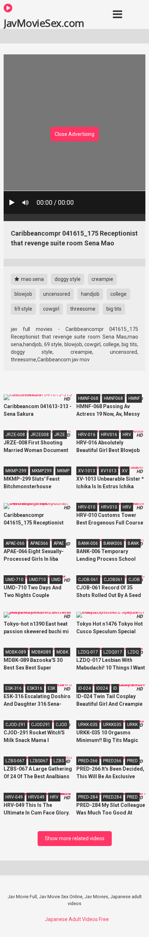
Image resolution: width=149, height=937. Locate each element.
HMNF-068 (88, 398)
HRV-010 (86, 507)
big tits (114, 309)
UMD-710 (14, 579)
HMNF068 (113, 398)
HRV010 (109, 507)
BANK (133, 543)
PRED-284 (88, 797)
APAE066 (39, 543)
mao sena (32, 279)
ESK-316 (13, 688)
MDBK (62, 652)
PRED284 (112, 797)
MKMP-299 (15, 470)
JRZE (59, 434)
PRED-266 (88, 760)
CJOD (61, 724)
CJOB (134, 579)
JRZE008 (39, 434)
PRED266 (112, 760)
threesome (82, 309)
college (118, 294)
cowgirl (51, 309)
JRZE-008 (15, 434)
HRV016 (109, 434)
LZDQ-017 (88, 652)
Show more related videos (75, 838)
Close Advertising (74, 134)
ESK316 (34, 688)
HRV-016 (86, 434)
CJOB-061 (88, 579)
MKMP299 (42, 470)
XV (125, 470)
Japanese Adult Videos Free (77, 919)
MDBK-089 (15, 652)
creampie (102, 279)
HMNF (134, 398)
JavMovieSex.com (44, 22)
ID (115, 688)
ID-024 (84, 688)
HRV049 (36, 797)
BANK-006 (88, 543)
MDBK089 (41, 652)
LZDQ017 (112, 652)
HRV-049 (14, 797)
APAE (59, 543)
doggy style (68, 279)
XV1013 (108, 470)
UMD (56, 579)
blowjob (23, 294)
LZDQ (133, 652)
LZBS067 (39, 760)
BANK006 (112, 543)
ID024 (102, 688)
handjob (90, 294)
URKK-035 (88, 724)
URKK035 (112, 724)
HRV (127, 434)
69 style (23, 309)
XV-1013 (86, 470)
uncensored (56, 294)
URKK (132, 724)
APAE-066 (15, 543)
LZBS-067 (15, 760)
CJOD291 (40, 724)
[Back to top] (135, 922)
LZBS (59, 760)
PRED (132, 760)
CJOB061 (113, 579)
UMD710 (37, 579)
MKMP (63, 470)
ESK (51, 688)
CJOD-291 (15, 724)
